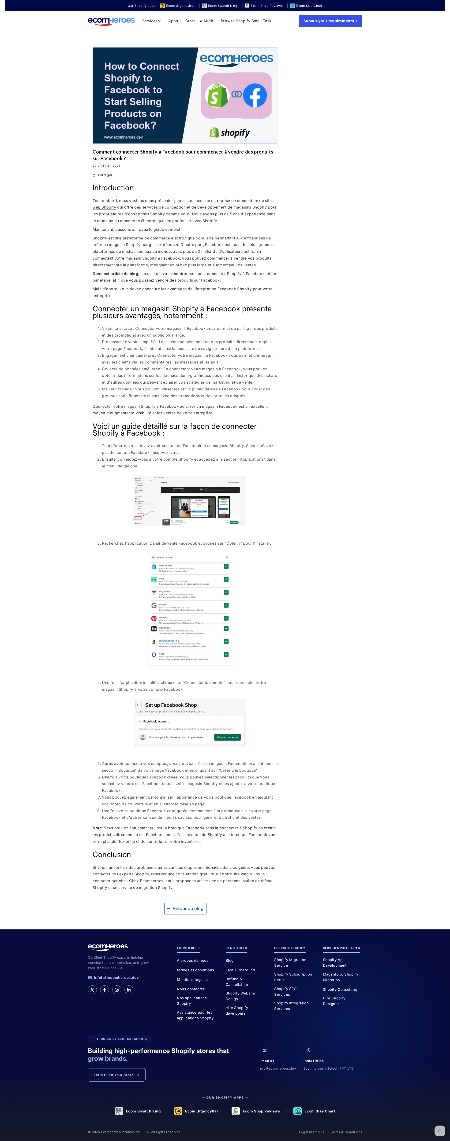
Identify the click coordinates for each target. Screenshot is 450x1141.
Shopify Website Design (240, 996)
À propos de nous (193, 960)
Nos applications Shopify (192, 1001)
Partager (105, 175)
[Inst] (116, 989)
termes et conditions (195, 970)
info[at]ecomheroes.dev (116, 977)
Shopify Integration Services (291, 1006)
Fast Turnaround (240, 970)
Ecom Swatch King (143, 1111)
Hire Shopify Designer (334, 1001)
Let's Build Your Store (114, 1075)
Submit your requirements (329, 20)
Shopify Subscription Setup (293, 977)
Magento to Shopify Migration (340, 977)
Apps (173, 20)
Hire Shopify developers (237, 1010)
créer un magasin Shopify (116, 244)
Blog (230, 960)
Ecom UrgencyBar (201, 1111)
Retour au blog (188, 908)
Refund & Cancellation (237, 982)
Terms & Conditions (346, 1132)
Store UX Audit (199, 20)
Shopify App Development (335, 963)
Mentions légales (192, 979)
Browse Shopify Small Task (246, 20)
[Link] (128, 989)
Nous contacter (191, 989)
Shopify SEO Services (285, 992)
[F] (104, 989)
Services (149, 20)
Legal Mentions (311, 1132)
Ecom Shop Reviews (261, 1111)
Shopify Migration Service (290, 963)
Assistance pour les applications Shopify (195, 1015)
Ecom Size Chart (319, 1111)
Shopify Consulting (340, 989)
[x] (92, 989)
